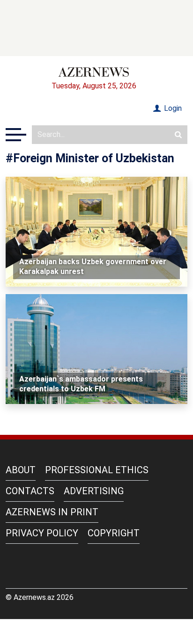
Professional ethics (96, 470)
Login (172, 108)
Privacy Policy (42, 533)
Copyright (114, 533)
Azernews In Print (52, 512)
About (21, 470)
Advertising (94, 491)
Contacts (30, 491)
